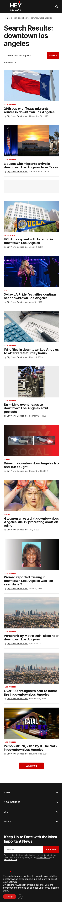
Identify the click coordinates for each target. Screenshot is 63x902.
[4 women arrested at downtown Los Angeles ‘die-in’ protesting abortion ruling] (31, 495)
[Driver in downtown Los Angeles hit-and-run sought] (31, 440)
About (7, 821)
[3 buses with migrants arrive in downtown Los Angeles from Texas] (31, 140)
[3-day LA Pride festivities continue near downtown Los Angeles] (31, 271)
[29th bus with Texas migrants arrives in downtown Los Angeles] (31, 85)
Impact (8, 514)
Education (10, 235)
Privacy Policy (43, 857)
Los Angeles (10, 104)
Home (7, 18)
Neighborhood (12, 802)
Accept (9, 896)
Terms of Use (10, 859)
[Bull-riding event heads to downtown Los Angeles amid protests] (31, 381)
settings (13, 881)
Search (53, 55)
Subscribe (50, 849)
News (7, 792)
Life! (6, 812)
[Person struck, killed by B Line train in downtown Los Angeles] (31, 723)
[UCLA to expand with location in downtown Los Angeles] (31, 216)
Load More (31, 766)
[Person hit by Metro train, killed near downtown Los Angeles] (31, 612)
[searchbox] (25, 55)
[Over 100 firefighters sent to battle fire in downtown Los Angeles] (31, 668)
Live (7, 290)
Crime (7, 459)
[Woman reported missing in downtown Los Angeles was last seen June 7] (31, 554)
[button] (6, 6)
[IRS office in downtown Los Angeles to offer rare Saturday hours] (31, 326)
